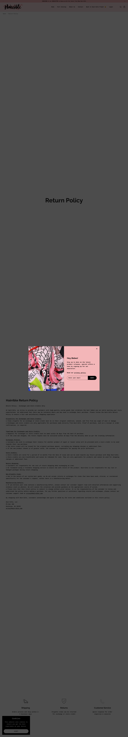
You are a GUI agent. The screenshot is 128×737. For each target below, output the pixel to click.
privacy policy (80, 373)
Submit (92, 378)
